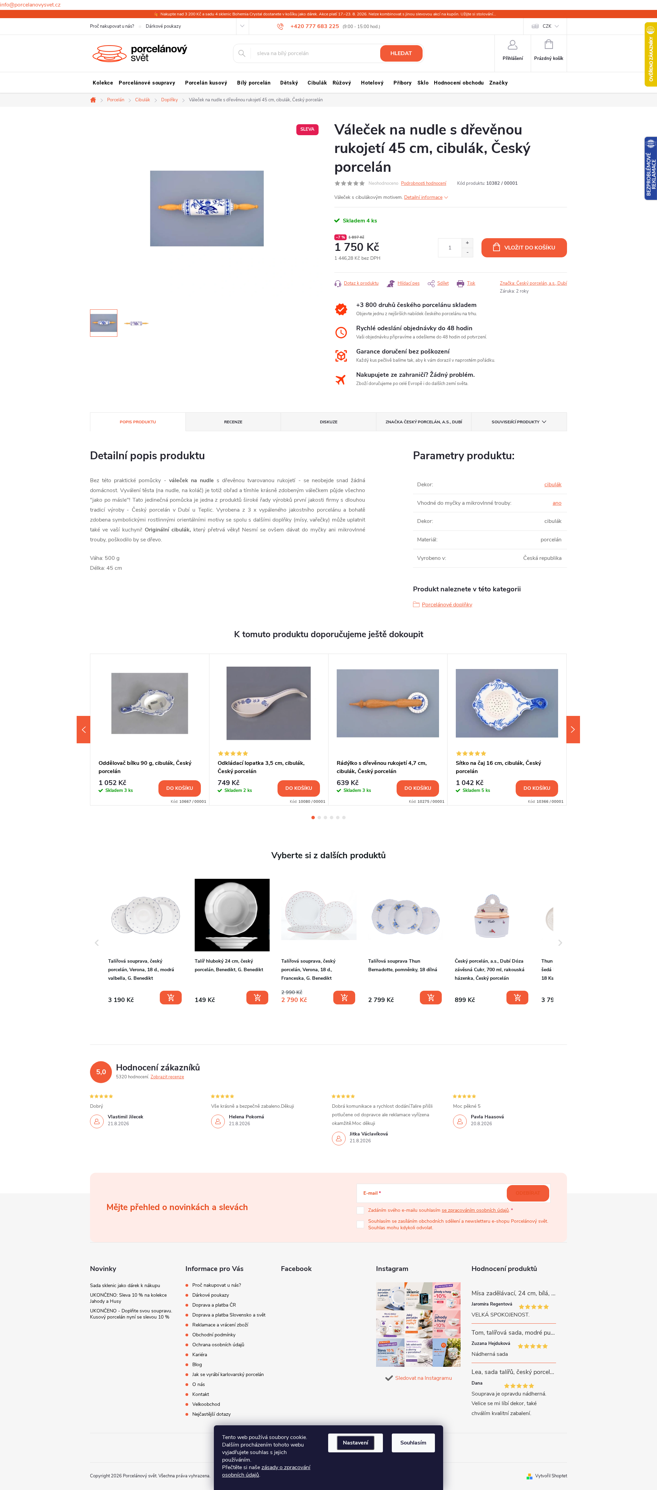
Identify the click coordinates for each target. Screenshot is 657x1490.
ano (557, 503)
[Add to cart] (171, 997)
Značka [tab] (424, 422)
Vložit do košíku (529, 248)
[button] (97, 943)
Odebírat (528, 1193)
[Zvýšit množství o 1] (467, 243)
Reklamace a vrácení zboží (220, 1325)
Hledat (401, 53)
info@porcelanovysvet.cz (30, 5)
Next (573, 729)
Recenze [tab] (233, 422)
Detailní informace (423, 197)
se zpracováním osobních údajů (475, 1210)
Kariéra (199, 1354)
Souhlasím (413, 1443)
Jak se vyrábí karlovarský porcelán (228, 1374)
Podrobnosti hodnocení (423, 183)
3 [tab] (325, 817)
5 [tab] (337, 817)
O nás (198, 1384)
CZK (547, 26)
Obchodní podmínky (213, 1335)
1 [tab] (313, 817)
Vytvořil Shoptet (551, 1476)
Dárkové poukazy (163, 26)
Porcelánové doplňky (447, 604)
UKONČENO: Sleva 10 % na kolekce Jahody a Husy (128, 1298)
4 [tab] (331, 817)
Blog (197, 1364)
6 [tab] (344, 817)
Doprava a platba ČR (214, 1305)
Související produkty (515, 422)
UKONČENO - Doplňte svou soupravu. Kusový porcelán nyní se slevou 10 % (131, 1314)
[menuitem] (103, 82)
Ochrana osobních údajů (218, 1344)
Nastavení (355, 1443)
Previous (83, 729)
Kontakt (200, 1394)
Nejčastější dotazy (211, 1414)
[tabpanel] (149, 729)
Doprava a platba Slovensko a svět (229, 1315)
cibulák (553, 484)
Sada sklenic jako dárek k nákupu (125, 1285)
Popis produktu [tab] (138, 422)
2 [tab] (319, 817)
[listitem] (146, 941)
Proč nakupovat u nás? (112, 26)
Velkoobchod (206, 1404)
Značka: (533, 283)
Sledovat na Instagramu (423, 1378)
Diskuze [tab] (328, 422)
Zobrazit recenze (167, 1077)
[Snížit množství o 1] (467, 252)
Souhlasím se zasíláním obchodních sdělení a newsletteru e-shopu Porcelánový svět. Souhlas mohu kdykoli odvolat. (458, 1224)
